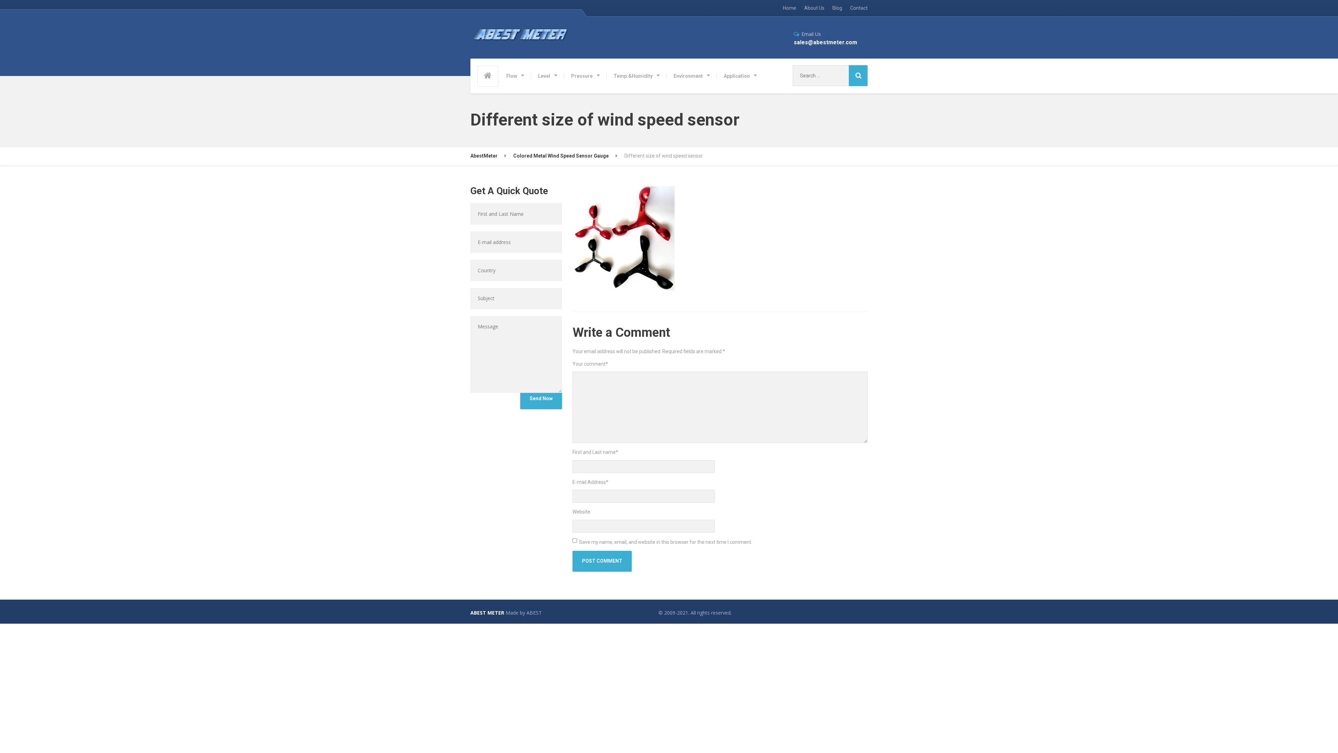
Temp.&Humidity (633, 76)
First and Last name (595, 452)
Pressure (582, 76)
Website (581, 512)
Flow (511, 76)
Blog (837, 8)
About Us (814, 8)
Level (544, 76)
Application (737, 76)
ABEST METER (487, 612)
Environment (688, 76)
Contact (859, 8)
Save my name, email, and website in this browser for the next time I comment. (665, 542)
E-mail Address (590, 482)
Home (789, 8)
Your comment (590, 364)
